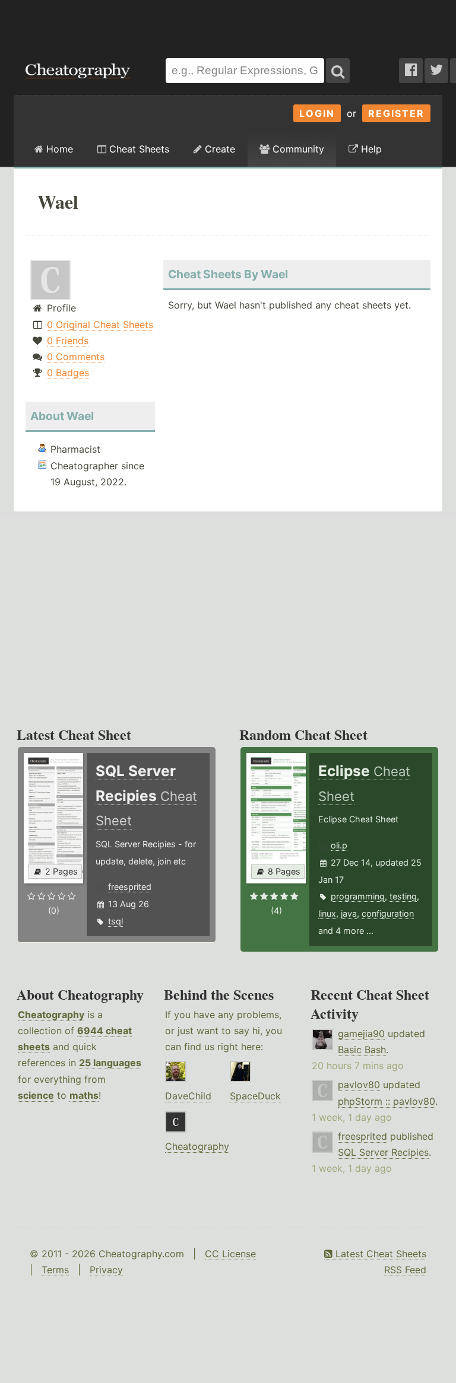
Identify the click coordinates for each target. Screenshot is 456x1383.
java (349, 913)
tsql (115, 921)
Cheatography (51, 1014)
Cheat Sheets (137, 149)
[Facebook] (411, 70)
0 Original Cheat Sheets (100, 324)
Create (218, 149)
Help (370, 149)
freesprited (129, 887)
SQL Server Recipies (383, 1152)
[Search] (338, 70)
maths (84, 1095)
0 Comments (75, 357)
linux (327, 913)
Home (58, 149)
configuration (388, 913)
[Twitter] (436, 70)
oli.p (339, 845)
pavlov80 (359, 1084)
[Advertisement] (228, 23)
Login (317, 113)
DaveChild (188, 1096)
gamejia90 (361, 1033)
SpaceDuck (255, 1096)
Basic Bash (362, 1049)
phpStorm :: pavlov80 (386, 1101)
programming (358, 896)
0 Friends (67, 340)
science (36, 1095)
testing (403, 896)
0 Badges (68, 373)
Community (297, 149)
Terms (55, 1270)
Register (396, 113)
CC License (230, 1254)
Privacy (106, 1270)
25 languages (110, 1063)
